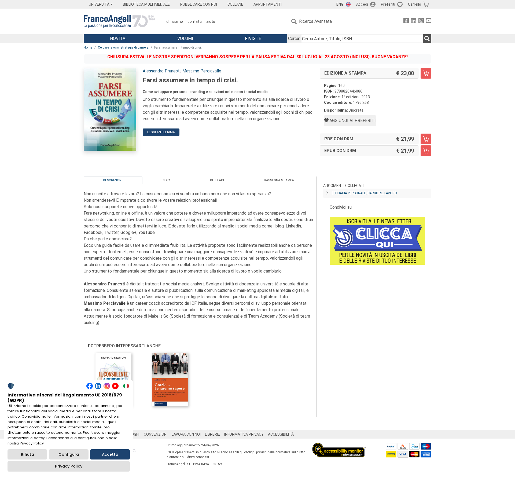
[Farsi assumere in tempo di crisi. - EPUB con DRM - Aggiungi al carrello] (426, 150)
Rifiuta (27, 454)
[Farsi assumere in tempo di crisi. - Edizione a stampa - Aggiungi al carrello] (426, 73)
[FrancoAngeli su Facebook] (406, 21)
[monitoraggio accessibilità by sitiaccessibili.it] (339, 445)
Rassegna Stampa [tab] (279, 180)
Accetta (110, 454)
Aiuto (210, 21)
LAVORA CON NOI (186, 434)
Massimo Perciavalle (201, 70)
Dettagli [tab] (218, 180)
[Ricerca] (427, 38)
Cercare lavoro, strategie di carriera (123, 47)
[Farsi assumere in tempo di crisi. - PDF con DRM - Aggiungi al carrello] (426, 139)
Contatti (194, 21)
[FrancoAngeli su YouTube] (428, 21)
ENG (339, 4)
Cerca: (294, 38)
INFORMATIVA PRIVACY (244, 434)
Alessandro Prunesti (162, 70)
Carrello (414, 4)
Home (88, 47)
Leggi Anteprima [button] (161, 132)
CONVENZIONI (155, 434)
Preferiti (388, 4)
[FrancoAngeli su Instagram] (421, 21)
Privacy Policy (68, 466)
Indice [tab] (167, 180)
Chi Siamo (174, 21)
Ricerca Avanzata (315, 21)
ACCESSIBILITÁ (281, 434)
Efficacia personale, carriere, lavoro (364, 193)
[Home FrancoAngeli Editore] (119, 21)
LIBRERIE (212, 434)
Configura (68, 454)
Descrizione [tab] (113, 180)
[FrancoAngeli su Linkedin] (413, 21)
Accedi (362, 4)
